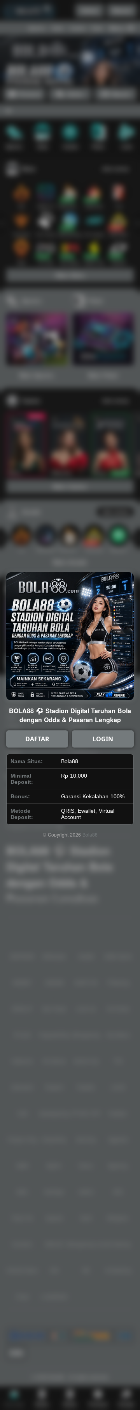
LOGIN (103, 739)
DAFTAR (37, 739)
